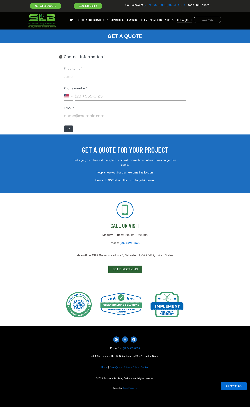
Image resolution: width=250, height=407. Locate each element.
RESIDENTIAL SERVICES (91, 20)
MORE (168, 20)
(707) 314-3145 (176, 5)
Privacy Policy (131, 367)
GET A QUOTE (184, 20)
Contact (145, 367)
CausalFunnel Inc (130, 388)
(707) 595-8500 (154, 5)
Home (104, 367)
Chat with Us (233, 386)
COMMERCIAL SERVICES (124, 20)
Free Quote (116, 367)
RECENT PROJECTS (151, 20)
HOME (72, 20)
